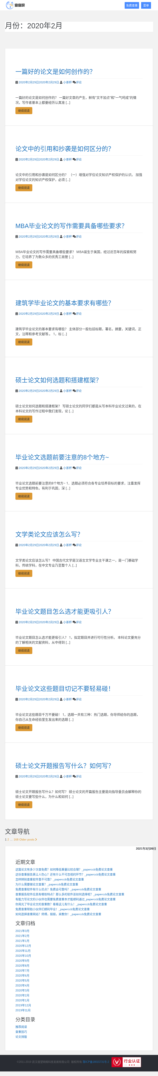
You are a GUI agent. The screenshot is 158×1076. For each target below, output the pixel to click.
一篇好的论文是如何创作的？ (55, 71)
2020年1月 (22, 1000)
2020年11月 (23, 950)
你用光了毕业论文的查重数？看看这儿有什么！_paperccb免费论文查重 (61, 904)
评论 (79, 82)
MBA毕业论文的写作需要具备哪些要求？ (71, 225)
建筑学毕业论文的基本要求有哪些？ (64, 303)
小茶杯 (67, 82)
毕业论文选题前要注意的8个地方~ (62, 457)
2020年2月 (22, 995)
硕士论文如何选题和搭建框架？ (58, 380)
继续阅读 (24, 110)
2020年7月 (22, 970)
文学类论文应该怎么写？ (49, 534)
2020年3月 (22, 990)
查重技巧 (21, 1031)
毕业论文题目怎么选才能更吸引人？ (64, 611)
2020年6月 (22, 975)
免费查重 (132, 5)
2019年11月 (23, 1010)
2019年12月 (23, 1005)
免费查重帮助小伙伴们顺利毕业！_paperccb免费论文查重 (52, 909)
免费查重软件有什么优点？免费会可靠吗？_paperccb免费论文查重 (58, 889)
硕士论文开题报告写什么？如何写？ (64, 765)
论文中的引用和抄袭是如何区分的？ (64, 148)
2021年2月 (22, 935)
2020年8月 (22, 965)
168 (16, 839)
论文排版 (21, 1036)
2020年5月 (22, 980)
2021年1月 (22, 940)
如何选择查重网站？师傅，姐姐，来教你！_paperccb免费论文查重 (58, 914)
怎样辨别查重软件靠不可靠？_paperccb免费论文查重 (49, 879)
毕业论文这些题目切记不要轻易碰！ (64, 688)
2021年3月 (22, 931)
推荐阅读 (21, 1026)
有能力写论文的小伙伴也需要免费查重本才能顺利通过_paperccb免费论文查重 (65, 899)
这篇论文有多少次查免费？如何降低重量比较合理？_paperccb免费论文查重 (64, 869)
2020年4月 (22, 985)
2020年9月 (22, 960)
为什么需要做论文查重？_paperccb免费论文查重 (46, 884)
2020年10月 (23, 955)
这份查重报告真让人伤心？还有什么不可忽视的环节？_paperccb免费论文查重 (65, 874)
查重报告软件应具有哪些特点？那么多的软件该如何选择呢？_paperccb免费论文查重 (69, 894)
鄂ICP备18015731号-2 (96, 1062)
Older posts (27, 839)
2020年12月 (23, 945)
